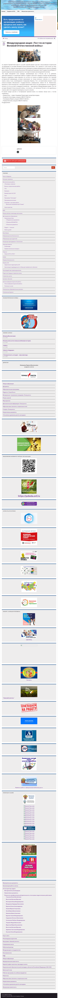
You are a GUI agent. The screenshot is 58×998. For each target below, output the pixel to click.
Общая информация (8, 383)
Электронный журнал (8, 292)
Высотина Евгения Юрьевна (13, 899)
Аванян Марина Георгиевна (13, 908)
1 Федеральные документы (12, 219)
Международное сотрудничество (12, 950)
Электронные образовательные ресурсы (13, 289)
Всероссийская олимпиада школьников (12, 213)
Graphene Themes (20, 996)
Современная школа (8, 944)
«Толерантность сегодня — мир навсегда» (15, 355)
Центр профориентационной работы (12, 281)
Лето (5, 195)
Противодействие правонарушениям (12, 270)
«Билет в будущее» (8, 350)
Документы (6, 386)
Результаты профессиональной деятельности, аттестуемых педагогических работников (28, 895)
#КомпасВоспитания (9, 336)
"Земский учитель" (8, 698)
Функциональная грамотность (11, 961)
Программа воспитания (10, 200)
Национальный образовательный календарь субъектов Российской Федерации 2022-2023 (27, 967)
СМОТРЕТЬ (29, 639)
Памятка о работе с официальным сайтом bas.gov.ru (29, 787)
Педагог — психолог (9, 227)
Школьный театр (7, 970)
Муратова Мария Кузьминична (14, 925)
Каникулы (6, 191)
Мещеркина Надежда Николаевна (15, 904)
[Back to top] (54, 994)
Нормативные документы (10, 412)
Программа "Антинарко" (10, 198)
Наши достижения (7, 244)
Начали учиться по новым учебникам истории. (17, 340)
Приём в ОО (6, 262)
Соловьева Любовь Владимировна (15, 920)
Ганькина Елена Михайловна (13, 897)
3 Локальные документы (12, 224)
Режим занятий (7, 398)
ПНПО (4, 257)
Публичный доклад (8, 947)
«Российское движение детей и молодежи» (14, 415)
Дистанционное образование (10, 216)
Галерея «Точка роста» (9, 409)
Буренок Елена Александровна (14, 906)
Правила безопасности (8, 260)
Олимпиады (7, 246)
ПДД (4, 955)
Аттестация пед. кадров (9, 888)
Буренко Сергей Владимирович (14, 915)
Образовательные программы (11, 389)
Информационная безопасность (11, 235)
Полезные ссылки (8, 286)
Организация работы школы (10, 885)
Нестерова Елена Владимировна (14, 901)
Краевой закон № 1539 (10, 193)
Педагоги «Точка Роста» (9, 392)
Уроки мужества (8, 207)
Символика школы (7, 276)
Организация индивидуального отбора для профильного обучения (20, 267)
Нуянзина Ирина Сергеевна (13, 913)
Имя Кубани (6, 233)
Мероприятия (6, 400)
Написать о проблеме (11, 32)
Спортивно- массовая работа (11, 202)
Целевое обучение (7, 279)
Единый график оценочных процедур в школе (15, 964)
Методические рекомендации (12, 890)
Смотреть (29, 680)
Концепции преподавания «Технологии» (13, 241)
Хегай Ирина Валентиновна (13, 911)
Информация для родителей (10, 238)
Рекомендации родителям (10, 938)
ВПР (4, 210)
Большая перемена (8, 179)
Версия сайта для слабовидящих (15, 160)
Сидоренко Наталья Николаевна (14, 918)
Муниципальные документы (10, 883)
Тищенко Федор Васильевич (13, 922)
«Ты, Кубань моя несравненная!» (45, 38)
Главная (3, 11)
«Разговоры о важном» (9, 184)
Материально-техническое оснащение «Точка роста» (17, 395)
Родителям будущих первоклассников (12, 273)
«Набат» (5, 345)
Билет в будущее (7, 176)
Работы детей (7, 229)
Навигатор (6, 975)
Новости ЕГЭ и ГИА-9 (9, 253)
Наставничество (7, 952)
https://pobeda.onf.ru (29, 496)
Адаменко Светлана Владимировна (15, 929)
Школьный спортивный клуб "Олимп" (15, 204)
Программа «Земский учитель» (11, 941)
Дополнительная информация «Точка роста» (15, 403)
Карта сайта (6, 935)
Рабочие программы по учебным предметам (14, 972)
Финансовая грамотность (28, 11)
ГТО (5, 188)
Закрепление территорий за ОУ (12, 264)
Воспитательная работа (9, 182)
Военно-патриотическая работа (12, 186)
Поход (6, 38)
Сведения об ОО (11, 11)
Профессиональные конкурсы (11, 248)
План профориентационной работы (13, 283)
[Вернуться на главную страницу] (29, 5)
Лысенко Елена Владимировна (14, 932)
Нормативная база (9, 218)
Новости (5, 252)
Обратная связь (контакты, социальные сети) (15, 406)
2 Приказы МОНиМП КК (11, 222)
